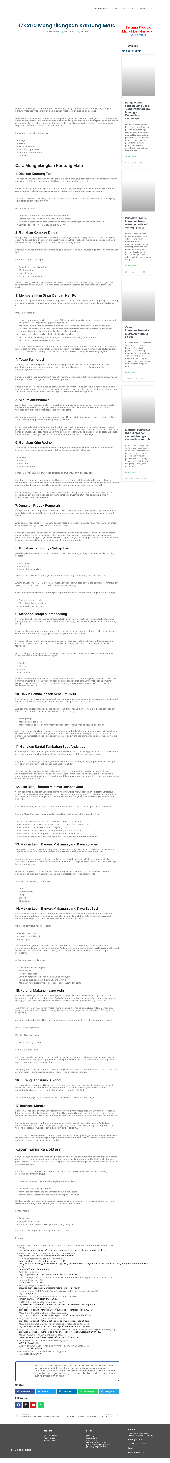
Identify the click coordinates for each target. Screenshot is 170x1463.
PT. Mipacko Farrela (21, 1449)
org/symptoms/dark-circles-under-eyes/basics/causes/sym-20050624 (55, 1315)
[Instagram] (26, 1405)
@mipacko (133, 45)
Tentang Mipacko (100, 8)
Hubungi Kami (146, 8)
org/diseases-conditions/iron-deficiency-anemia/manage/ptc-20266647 (55, 1321)
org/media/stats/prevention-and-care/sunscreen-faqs (46, 1255)
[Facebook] (18, 1405)
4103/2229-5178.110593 (30, 1353)
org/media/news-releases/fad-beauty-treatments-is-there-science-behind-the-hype (62, 1250)
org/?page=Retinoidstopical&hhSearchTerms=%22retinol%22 (49, 1274)
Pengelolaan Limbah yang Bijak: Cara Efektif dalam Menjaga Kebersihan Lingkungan (137, 110)
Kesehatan (54, 31)
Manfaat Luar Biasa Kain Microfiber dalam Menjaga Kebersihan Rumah (137, 434)
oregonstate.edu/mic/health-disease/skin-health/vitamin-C (49, 1337)
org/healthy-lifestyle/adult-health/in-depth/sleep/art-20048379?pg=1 (54, 1326)
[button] (25, 1391)
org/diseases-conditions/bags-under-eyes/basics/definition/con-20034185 (56, 1309)
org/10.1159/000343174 (30, 1293)
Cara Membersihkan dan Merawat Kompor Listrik (137, 332)
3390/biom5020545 (28, 1342)
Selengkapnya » (131, 157)
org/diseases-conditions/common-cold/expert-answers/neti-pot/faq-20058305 (59, 1304)
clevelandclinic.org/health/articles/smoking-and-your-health (49, 1288)
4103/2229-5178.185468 (30, 1348)
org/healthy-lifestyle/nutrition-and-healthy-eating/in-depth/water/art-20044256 (60, 1331)
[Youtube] (33, 1405)
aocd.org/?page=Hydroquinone (34, 1269)
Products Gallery (120, 8)
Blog (133, 8)
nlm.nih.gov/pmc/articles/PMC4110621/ (38, 1298)
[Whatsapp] (41, 1405)
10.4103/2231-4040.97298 (31, 1282)
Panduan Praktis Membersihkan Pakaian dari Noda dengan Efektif (137, 222)
